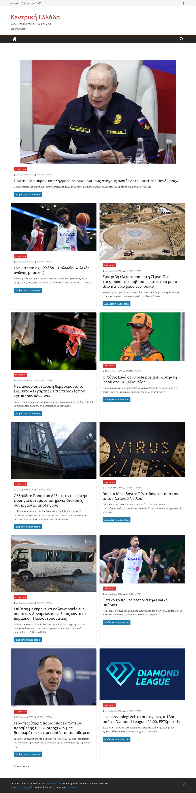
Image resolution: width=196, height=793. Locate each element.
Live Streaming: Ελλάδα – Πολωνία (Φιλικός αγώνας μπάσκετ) (51, 270)
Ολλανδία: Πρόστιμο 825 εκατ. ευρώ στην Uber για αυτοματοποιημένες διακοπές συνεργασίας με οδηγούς (50, 500)
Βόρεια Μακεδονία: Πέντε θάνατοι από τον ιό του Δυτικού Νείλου (140, 496)
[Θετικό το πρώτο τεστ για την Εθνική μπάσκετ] (142, 559)
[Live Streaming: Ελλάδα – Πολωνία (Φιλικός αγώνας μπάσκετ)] (53, 227)
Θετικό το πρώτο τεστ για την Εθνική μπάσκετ (135, 602)
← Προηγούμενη (20, 766)
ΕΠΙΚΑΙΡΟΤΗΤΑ (20, 169)
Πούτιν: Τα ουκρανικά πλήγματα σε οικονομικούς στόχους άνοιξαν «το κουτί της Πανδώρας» (96, 180)
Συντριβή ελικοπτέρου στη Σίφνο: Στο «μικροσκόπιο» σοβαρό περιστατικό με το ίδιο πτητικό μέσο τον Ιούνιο (140, 281)
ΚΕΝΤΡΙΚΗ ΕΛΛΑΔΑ (45, 174)
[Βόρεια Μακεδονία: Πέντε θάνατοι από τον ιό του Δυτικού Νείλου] (142, 449)
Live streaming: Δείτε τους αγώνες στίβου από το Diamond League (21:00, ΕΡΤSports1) (141, 719)
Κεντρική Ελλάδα (35, 17)
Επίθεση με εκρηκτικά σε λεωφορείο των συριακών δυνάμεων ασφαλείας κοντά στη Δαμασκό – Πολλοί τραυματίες (51, 613)
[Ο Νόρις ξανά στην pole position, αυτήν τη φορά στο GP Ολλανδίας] (142, 336)
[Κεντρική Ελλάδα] (14, 39)
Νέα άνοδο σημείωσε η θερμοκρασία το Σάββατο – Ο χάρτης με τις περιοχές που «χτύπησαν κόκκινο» (49, 391)
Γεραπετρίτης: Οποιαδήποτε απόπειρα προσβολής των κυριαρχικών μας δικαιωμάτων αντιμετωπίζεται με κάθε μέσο (53, 728)
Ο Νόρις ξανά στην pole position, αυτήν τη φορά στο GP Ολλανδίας (140, 379)
